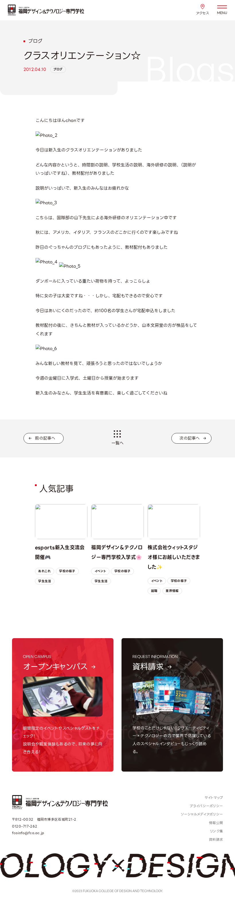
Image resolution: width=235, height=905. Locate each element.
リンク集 (216, 831)
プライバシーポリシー (206, 806)
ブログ (58, 69)
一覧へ (117, 443)
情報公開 (216, 823)
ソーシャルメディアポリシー (202, 814)
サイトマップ (214, 797)
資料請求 (216, 839)
